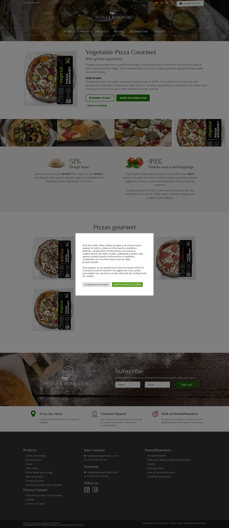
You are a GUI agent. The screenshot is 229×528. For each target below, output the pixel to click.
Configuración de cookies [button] (96, 284)
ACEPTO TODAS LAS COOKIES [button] (127, 284)
